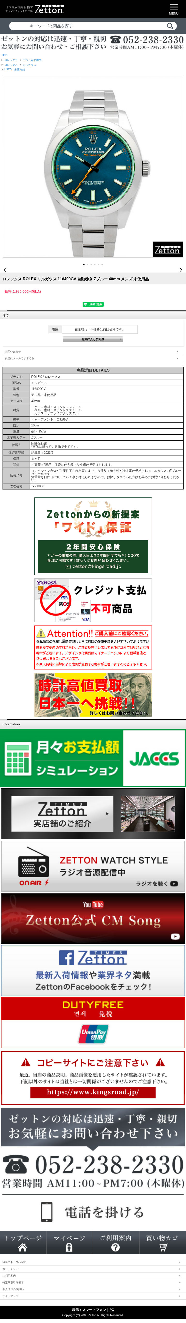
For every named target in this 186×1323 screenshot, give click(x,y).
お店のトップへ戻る (14, 1262)
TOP (4, 55)
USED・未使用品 (14, 69)
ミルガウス (29, 64)
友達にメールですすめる (19, 358)
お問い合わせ (13, 351)
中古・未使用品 (32, 59)
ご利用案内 (9, 1275)
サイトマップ (10, 1295)
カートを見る (10, 1268)
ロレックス (11, 59)
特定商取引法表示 (13, 1282)
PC (111, 1310)
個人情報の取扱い (13, 1289)
